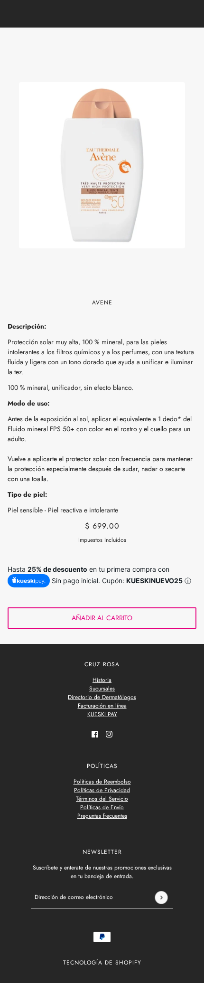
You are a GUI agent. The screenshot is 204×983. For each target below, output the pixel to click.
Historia (102, 680)
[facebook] (95, 733)
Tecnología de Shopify (102, 962)
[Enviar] (161, 897)
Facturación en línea (102, 705)
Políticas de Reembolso (102, 781)
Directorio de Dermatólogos (102, 697)
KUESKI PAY (102, 714)
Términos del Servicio (102, 798)
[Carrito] (191, 43)
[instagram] (109, 733)
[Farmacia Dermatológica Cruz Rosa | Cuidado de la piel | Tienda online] (102, 43)
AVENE (102, 302)
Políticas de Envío (102, 807)
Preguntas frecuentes (102, 816)
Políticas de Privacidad (102, 790)
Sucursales (102, 688)
